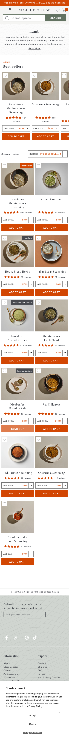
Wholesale (9, 677)
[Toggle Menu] (4, 10)
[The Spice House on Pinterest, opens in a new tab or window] (27, 638)
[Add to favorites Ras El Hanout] (64, 75)
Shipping (42, 666)
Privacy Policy (35, 706)
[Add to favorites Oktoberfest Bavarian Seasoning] (4, 370)
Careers (8, 670)
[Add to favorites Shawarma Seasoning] (34, 75)
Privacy (42, 673)
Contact (42, 663)
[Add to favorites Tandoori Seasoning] (4, 503)
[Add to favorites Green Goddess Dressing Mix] (38, 165)
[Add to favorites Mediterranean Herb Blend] (38, 302)
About (7, 663)
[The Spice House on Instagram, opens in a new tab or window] (15, 638)
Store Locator (11, 666)
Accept (32, 715)
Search (55, 18)
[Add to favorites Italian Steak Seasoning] (38, 238)
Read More (34, 48)
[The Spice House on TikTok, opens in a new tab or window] (35, 638)
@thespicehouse (49, 591)
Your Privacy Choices (49, 677)
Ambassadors (11, 673)
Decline (32, 723)
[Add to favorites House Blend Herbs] (4, 238)
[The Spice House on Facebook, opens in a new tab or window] (7, 638)
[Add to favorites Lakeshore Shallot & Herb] (4, 302)
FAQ (40, 670)
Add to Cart (19, 136)
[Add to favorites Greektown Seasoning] (5, 75)
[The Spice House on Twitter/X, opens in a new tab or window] (21, 637)
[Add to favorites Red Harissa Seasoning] (4, 439)
